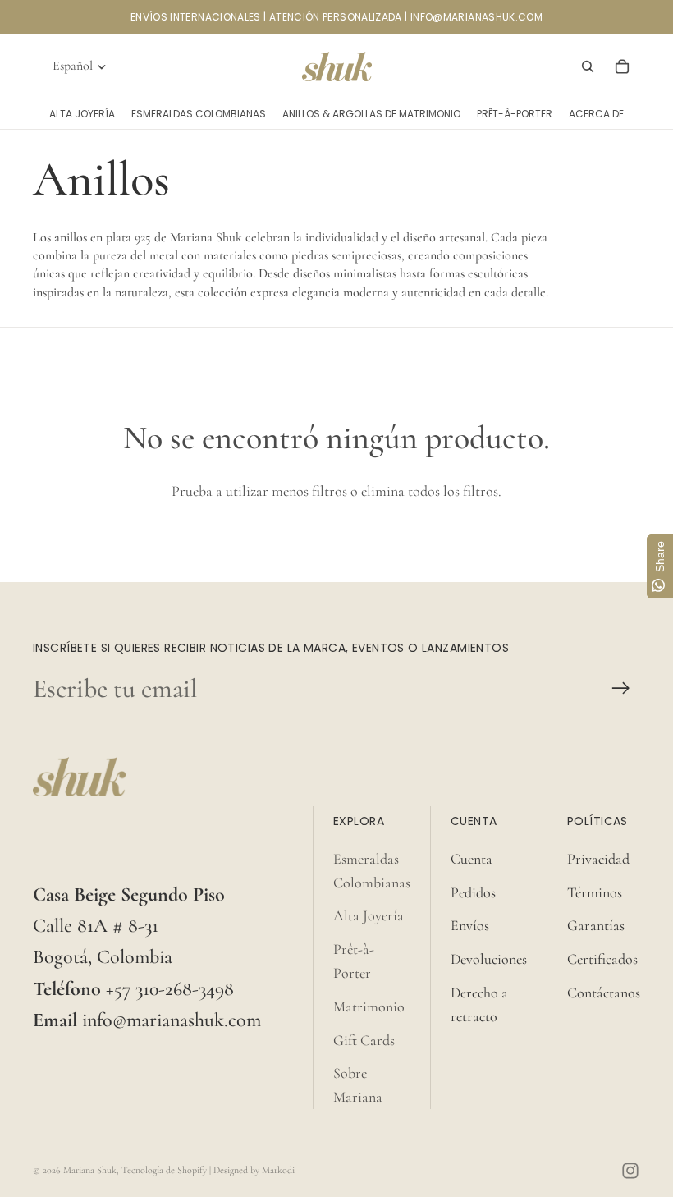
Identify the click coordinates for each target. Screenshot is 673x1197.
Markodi (278, 1170)
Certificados (602, 959)
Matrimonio (369, 1007)
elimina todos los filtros (429, 491)
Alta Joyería (368, 915)
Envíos (470, 925)
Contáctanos (603, 993)
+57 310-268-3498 (170, 989)
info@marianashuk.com (171, 1020)
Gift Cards (364, 1040)
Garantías (596, 925)
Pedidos (473, 892)
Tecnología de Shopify (164, 1170)
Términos (594, 892)
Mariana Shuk (90, 1170)
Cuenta (471, 859)
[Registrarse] (621, 688)
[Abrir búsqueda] (588, 66)
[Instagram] (630, 1171)
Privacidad (598, 859)
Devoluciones (489, 959)
